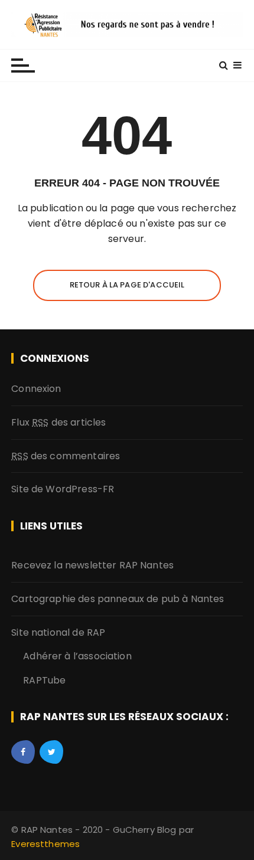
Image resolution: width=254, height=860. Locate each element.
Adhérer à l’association (77, 656)
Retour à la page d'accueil (127, 284)
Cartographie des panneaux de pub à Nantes (117, 599)
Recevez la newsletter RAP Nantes (92, 565)
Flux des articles (58, 422)
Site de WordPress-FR (62, 489)
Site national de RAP (58, 632)
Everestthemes (45, 844)
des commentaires (65, 456)
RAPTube (44, 680)
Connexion (36, 388)
